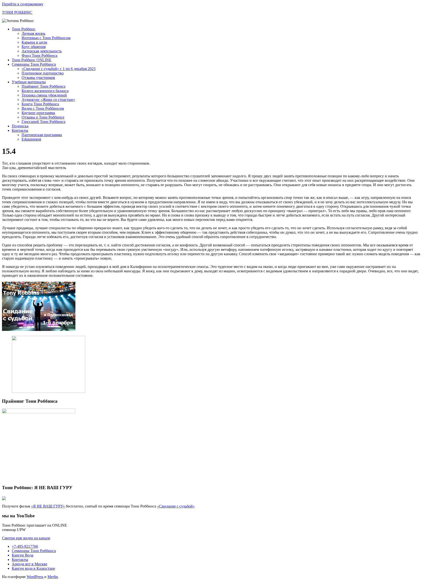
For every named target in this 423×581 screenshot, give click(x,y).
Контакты (20, 130)
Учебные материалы (29, 82)
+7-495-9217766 (25, 546)
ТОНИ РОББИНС (17, 12)
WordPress (35, 577)
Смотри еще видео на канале (26, 538)
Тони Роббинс (23, 29)
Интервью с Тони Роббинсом (46, 38)
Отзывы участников (38, 77)
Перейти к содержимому (22, 4)
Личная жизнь (33, 33)
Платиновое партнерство (43, 73)
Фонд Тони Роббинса (39, 55)
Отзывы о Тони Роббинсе (43, 117)
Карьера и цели (34, 42)
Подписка (20, 126)
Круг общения (34, 47)
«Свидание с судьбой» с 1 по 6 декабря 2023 (58, 69)
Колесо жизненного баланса (45, 91)
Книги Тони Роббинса (40, 104)
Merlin (52, 577)
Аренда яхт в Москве (29, 564)
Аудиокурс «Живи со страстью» (48, 99)
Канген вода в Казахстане (33, 568)
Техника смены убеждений (44, 95)
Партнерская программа (42, 135)
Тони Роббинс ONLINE (31, 60)
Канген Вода (22, 555)
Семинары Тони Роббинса (34, 64)
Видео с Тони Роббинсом (43, 108)
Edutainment (31, 139)
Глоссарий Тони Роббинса (43, 122)
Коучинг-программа (38, 113)
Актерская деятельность (42, 51)
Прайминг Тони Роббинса (43, 86)
